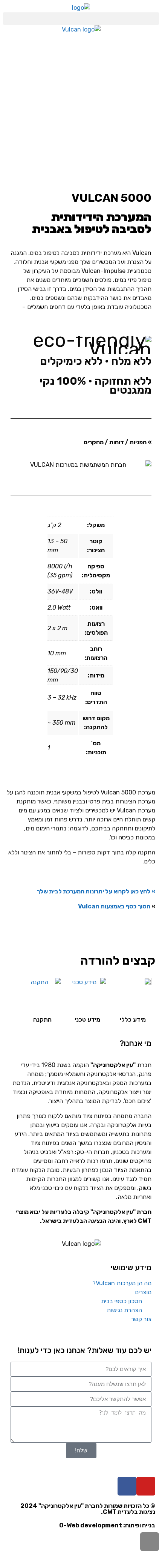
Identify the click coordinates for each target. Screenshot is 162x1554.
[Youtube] (145, 1486)
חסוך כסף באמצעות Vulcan (114, 906)
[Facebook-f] (127, 1486)
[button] (81, 18)
